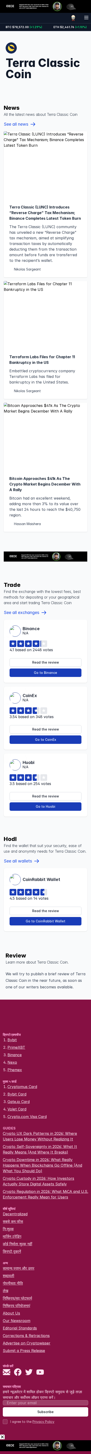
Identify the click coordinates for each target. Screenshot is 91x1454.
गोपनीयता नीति (13, 1283)
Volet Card (16, 1109)
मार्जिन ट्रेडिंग (12, 1236)
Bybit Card (16, 1094)
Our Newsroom (16, 1320)
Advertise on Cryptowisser (26, 1343)
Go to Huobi (45, 806)
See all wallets (18, 861)
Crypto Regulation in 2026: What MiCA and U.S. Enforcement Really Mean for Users (45, 1194)
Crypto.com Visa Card (27, 1116)
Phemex (14, 1069)
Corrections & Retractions (26, 1335)
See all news (16, 124)
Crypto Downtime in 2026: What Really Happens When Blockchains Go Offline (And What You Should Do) (42, 1165)
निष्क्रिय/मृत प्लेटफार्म (17, 1298)
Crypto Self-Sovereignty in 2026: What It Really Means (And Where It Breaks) (40, 1149)
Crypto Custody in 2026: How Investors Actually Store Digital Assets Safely (38, 1181)
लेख (5, 1290)
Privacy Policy (43, 1422)
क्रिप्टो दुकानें (12, 1251)
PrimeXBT (16, 1047)
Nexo (12, 1062)
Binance (14, 1054)
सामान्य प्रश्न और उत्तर (18, 1268)
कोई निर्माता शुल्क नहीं (17, 1244)
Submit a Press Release (24, 1350)
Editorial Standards (20, 1328)
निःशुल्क (8, 1229)
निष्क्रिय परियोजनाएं (16, 1305)
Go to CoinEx (45, 740)
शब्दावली (8, 1275)
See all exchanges (21, 612)
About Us (11, 1313)
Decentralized (15, 1214)
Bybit (12, 1040)
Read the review (45, 662)
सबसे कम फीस (13, 1221)
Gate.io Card (18, 1101)
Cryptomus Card (22, 1086)
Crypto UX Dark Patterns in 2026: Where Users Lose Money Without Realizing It (40, 1136)
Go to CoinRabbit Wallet (45, 921)
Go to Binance (45, 673)
